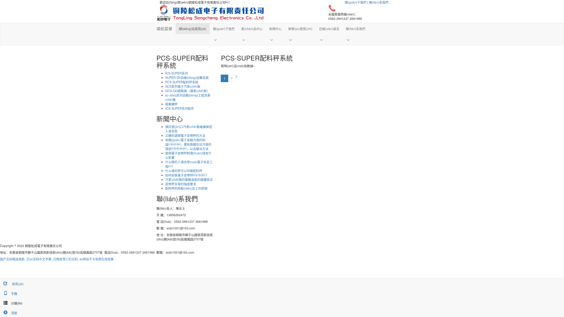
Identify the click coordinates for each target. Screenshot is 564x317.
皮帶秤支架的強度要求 (180, 184)
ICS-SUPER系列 (176, 73)
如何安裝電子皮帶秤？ (186, 175)
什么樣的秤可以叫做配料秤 (183, 170)
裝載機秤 (171, 104)
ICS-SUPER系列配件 (179, 108)
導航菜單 (164, 28)
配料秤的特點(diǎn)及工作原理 (186, 188)
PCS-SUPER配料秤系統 (181, 82)
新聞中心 (275, 28)
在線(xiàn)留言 (329, 28)
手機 (14, 293)
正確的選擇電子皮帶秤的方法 (185, 135)
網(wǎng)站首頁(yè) (192, 28)
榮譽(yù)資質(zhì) (300, 28)
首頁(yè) (17, 284)
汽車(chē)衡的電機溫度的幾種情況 (189, 179)
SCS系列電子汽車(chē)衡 (182, 86)
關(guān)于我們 (355, 2)
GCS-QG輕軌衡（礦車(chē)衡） (187, 90)
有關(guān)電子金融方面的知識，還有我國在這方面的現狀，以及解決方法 (188, 144)
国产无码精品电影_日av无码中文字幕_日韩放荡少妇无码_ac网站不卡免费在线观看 (57, 259)
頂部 (14, 313)
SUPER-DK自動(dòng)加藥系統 (187, 77)
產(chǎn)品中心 (252, 28)
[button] (224, 39)
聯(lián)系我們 (378, 2)
